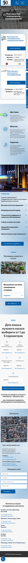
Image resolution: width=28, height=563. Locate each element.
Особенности (20, 360)
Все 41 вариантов (7, 352)
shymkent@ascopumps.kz (8, 523)
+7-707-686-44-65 (18, 3)
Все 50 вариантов (20, 368)
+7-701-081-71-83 (6, 530)
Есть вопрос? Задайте (11, 243)
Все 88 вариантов (7, 368)
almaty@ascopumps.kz (7, 516)
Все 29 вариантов (13, 382)
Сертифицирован (13, 376)
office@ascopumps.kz (10, 459)
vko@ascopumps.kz (6, 547)
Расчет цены (27, 64)
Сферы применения (19, 345)
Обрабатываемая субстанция (7, 361)
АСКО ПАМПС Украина (9, 464)
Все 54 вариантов (20, 352)
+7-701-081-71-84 (6, 539)
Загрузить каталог (27, 79)
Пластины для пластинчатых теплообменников (14, 73)
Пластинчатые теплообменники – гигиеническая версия (15, 38)
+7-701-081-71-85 (6, 545)
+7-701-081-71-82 (6, 521)
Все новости (12, 303)
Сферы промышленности (7, 345)
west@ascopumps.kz (7, 531)
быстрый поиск (27, 100)
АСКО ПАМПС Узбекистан (10, 465)
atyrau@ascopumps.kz (7, 540)
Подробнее (7, 295)
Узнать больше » (15, 48)
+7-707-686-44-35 (6, 514)
